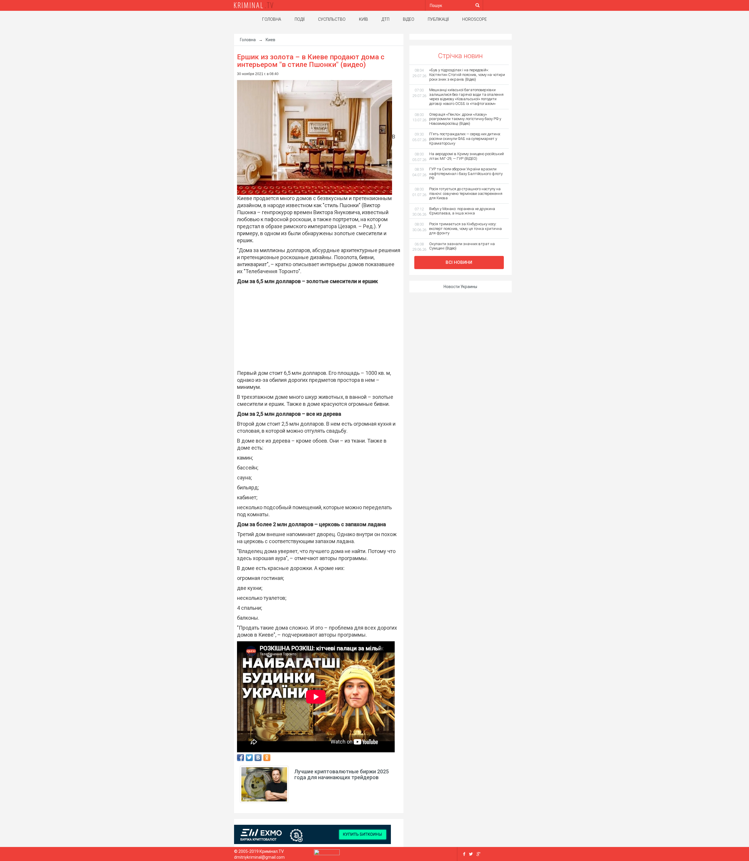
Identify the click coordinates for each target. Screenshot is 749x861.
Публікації (438, 19)
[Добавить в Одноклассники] (266, 757)
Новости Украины (460, 286)
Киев (270, 39)
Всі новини (459, 262)
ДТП (385, 19)
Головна (271, 19)
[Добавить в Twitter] (249, 757)
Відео (408, 19)
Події (300, 19)
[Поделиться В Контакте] (258, 757)
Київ (363, 19)
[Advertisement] (316, 327)
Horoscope (474, 19)
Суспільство (332, 19)
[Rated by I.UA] (327, 853)
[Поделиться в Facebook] (240, 757)
